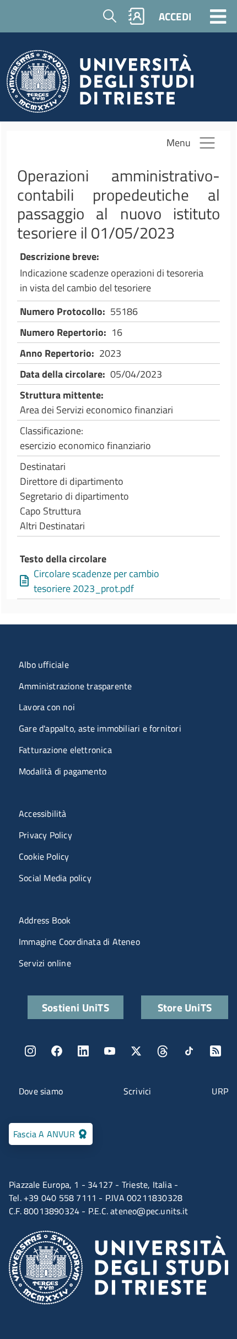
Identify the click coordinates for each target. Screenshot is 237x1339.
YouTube (109, 1051)
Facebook (57, 1051)
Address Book (45, 920)
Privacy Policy (45, 835)
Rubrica (136, 16)
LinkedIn (83, 1051)
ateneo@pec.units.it (149, 1211)
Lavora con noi (47, 706)
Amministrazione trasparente (75, 686)
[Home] (100, 84)
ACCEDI (175, 16)
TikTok (189, 1051)
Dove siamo (41, 1091)
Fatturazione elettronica (65, 749)
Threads (162, 1051)
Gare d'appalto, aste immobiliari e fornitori (100, 728)
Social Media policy (55, 877)
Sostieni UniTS (75, 1007)
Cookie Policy (44, 856)
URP (220, 1091)
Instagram (30, 1051)
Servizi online (45, 963)
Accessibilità (43, 813)
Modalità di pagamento (62, 771)
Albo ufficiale (44, 664)
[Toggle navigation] (218, 16)
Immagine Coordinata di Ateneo (79, 941)
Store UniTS (185, 1007)
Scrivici (137, 1091)
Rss (215, 1051)
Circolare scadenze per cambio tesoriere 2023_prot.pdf (96, 581)
